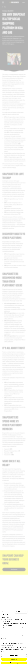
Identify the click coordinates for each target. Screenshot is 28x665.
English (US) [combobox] (19, 611)
